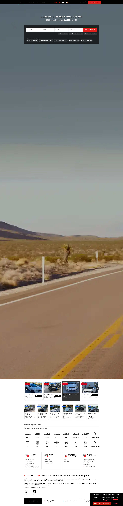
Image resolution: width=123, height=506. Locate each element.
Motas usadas (48, 461)
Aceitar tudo (97, 503)
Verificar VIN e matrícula (89, 459)
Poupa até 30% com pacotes (32, 466)
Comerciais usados (49, 463)
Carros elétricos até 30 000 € (46, 40)
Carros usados (48, 459)
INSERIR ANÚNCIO (94, 2)
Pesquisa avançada (91, 33)
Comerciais (32, 2)
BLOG (49, 2)
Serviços (43, 2)
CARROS (21, 2)
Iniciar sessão (83, 2)
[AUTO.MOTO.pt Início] (61, 2)
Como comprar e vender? (50, 501)
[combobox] (34, 30)
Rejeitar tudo (106, 503)
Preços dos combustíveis (89, 466)
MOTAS (26, 2)
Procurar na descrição (77, 33)
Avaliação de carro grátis (89, 461)
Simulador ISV (87, 462)
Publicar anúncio (30, 463)
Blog (65, 459)
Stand (37, 2)
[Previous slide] (26, 388)
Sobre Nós (66, 461)
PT (102, 2)
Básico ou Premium (30, 465)
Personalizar (115, 503)
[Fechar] (120, 494)
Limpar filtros (64, 33)
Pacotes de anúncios (71, 501)
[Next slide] (97, 388)
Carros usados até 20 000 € (61, 40)
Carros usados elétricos (86, 40)
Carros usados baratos (32, 40)
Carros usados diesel (74, 40)
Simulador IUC (87, 464)
